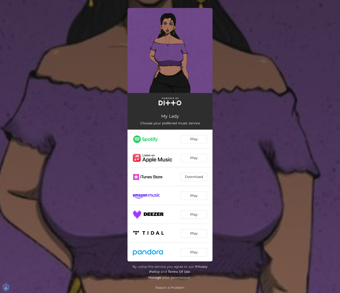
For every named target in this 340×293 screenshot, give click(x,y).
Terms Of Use (179, 272)
